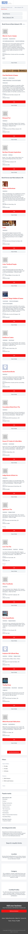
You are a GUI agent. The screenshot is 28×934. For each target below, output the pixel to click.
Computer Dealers (6, 820)
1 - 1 (4, 528)
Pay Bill (18, 920)
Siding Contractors (6, 805)
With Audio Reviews (8, 780)
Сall (14, 102)
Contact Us (23, 918)
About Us (17, 918)
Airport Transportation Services (9, 814)
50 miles (6, 768)
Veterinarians (5, 812)
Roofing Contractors (7, 803)
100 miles (6, 771)
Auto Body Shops (6, 816)
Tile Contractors (6, 808)
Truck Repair (5, 810)
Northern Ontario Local (6, 7)
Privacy (14, 920)
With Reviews (7, 778)
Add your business (14, 911)
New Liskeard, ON (19, 7)
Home (3, 918)
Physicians (4, 799)
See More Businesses (14, 752)
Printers (4, 801)
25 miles (6, 766)
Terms (9, 920)
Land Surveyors (6, 807)
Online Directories (10, 918)
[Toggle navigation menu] (26, 2)
